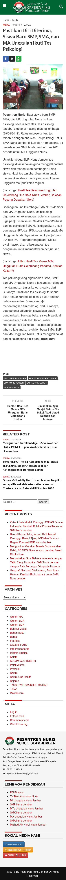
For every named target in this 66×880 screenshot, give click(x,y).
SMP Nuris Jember (21, 804)
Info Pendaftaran (20, 648)
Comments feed (19, 720)
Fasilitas (15, 640)
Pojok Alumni (17, 665)
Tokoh (13, 689)
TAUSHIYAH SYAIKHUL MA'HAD (28, 685)
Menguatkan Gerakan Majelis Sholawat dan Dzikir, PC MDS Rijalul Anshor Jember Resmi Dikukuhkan (30, 447)
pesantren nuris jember (42, 378)
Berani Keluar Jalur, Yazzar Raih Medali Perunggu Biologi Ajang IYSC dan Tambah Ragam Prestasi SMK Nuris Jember (34, 538)
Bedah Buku (17, 632)
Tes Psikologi (11, 387)
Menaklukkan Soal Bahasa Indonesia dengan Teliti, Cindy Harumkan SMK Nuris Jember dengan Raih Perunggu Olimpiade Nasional (36, 562)
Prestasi (14, 669)
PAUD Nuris (17, 792)
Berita (15, 20)
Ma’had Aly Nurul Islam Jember (28, 824)
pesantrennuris (15, 844)
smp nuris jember (36, 382)
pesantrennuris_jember (19, 849)
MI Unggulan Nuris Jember (25, 800)
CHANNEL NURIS (16, 855)
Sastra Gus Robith (20, 677)
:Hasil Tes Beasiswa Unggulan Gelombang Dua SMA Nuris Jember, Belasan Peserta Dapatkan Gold (32, 195)
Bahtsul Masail (18, 628)
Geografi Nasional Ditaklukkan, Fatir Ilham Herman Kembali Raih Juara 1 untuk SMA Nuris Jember (34, 574)
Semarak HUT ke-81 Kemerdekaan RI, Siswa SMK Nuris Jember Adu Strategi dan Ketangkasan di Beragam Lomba (30, 465)
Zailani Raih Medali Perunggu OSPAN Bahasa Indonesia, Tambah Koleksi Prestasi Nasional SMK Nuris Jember (36, 526)
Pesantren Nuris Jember (34, 871)
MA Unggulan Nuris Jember (26, 816)
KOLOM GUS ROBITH (23, 661)
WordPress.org (18, 724)
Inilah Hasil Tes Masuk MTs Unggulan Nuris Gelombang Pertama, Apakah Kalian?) (33, 266)
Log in (13, 712)
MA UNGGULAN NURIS (15, 378)
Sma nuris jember (14, 382)
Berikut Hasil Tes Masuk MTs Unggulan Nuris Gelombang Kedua (17, 412)
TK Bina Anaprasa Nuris (24, 796)
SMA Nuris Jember (21, 820)
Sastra (14, 673)
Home (6, 20)
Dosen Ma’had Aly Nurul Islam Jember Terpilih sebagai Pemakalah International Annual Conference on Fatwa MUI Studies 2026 (31, 484)
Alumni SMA (17, 620)
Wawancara (17, 693)
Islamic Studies (18, 653)
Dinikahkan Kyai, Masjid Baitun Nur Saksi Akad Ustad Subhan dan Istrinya (48, 412)
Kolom (13, 657)
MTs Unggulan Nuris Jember (26, 808)
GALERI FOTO (18, 644)
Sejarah (14, 681)
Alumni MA (16, 616)
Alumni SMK (17, 624)
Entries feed (17, 716)
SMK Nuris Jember (21, 812)
